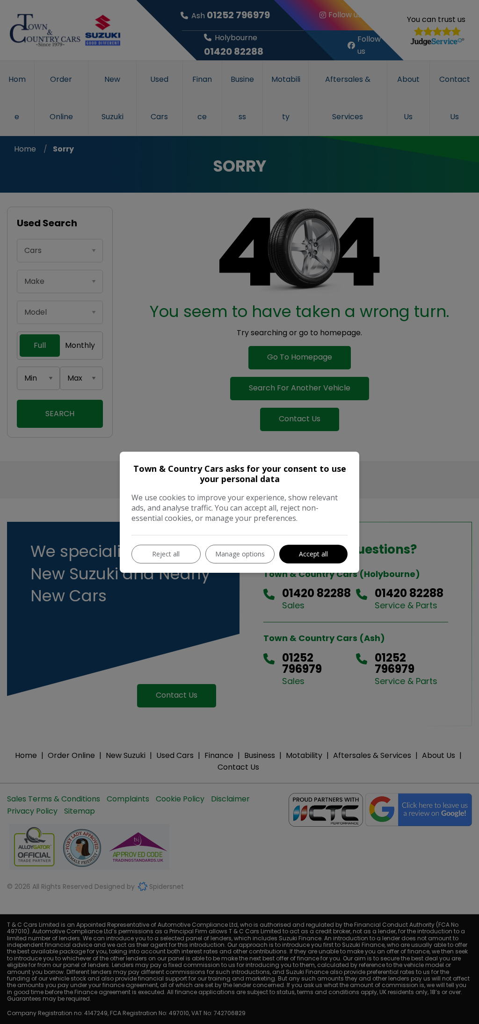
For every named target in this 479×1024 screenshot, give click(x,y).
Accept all (313, 553)
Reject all (166, 553)
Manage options (240, 553)
